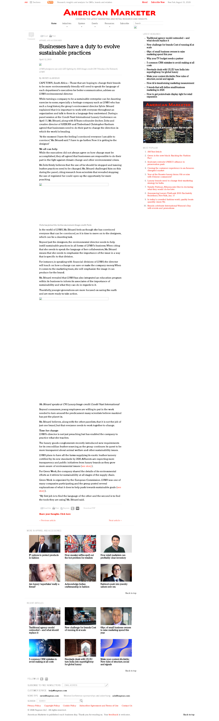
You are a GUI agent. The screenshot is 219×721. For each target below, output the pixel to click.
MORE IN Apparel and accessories (44, 530)
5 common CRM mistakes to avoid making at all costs (43, 660)
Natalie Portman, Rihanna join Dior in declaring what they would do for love (170, 188)
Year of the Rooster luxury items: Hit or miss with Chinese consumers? (168, 175)
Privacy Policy (34, 706)
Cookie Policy (69, 706)
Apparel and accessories (50, 40)
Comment (31, 39)
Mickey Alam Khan (51, 78)
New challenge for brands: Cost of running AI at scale (80, 629)
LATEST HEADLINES (151, 34)
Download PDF (89, 508)
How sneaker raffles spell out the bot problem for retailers (79, 556)
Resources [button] (109, 23)
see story (87, 466)
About (145, 2)
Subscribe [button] (124, 23)
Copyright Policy (52, 706)
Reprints (66, 508)
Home (53, 23)
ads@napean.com (121, 696)
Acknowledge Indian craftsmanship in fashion (77, 585)
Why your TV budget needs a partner (165, 58)
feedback (113, 715)
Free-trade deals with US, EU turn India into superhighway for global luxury (168, 71)
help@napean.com (58, 691)
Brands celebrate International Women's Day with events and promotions (169, 207)
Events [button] (95, 23)
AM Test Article (154, 152)
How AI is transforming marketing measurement (170, 83)
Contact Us (127, 706)
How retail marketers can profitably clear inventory (113, 556)
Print (54, 36)
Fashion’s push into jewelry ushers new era (114, 585)
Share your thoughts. (55, 514)
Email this (47, 508)
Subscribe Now (157, 2)
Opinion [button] (81, 23)
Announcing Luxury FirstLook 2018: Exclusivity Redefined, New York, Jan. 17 (169, 194)
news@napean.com (49, 696)
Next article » (115, 520)
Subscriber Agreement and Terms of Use (99, 706)
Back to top (130, 593)
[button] (36, 2)
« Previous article (47, 520)
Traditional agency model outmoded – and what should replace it (168, 39)
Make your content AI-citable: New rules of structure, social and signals (168, 77)
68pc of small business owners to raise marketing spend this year (166, 53)
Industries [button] (66, 23)
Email (46, 36)
